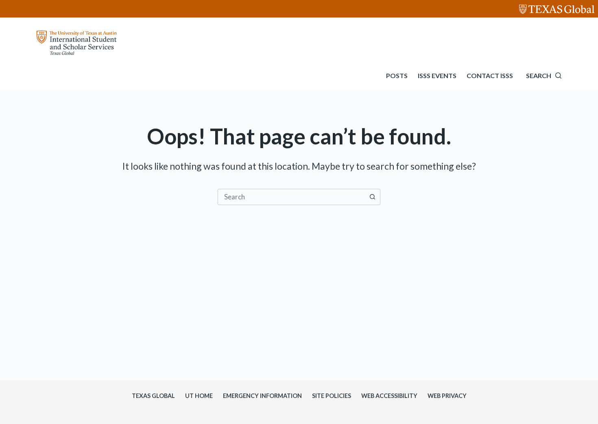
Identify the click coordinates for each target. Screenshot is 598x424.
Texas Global (153, 395)
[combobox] (291, 197)
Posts (397, 75)
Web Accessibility (389, 395)
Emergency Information (262, 395)
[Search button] (372, 197)
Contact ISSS (490, 75)
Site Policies (331, 395)
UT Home (199, 395)
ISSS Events (437, 75)
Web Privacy (447, 395)
